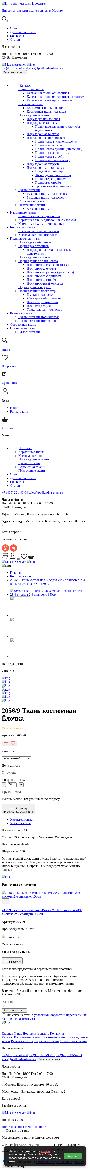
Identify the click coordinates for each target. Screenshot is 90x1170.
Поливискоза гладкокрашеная (56, 141)
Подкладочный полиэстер (45, 167)
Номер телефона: (67, 1145)
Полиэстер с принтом (50, 179)
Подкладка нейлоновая (43, 119)
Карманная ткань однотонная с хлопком (55, 96)
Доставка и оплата (23, 32)
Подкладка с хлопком (42, 123)
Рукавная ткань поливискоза (47, 193)
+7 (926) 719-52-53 (69, 1055)
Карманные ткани (31, 89)
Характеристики (22, 819)
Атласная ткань (38, 208)
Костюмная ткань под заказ (46, 111)
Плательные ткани (31, 205)
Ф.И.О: (8, 1145)
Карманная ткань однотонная (48, 93)
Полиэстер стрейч (48, 182)
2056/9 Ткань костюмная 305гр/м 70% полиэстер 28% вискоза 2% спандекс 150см (48, 581)
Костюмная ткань (30, 104)
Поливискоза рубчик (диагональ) (58, 149)
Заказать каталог (14, 72)
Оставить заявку (13, 1166)
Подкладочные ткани (33, 115)
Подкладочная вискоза (43, 134)
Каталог (25, 85)
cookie (45, 1151)
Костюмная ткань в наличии (47, 108)
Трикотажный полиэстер (53, 186)
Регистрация (19, 411)
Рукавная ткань (29, 190)
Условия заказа (20, 823)
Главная (15, 572)
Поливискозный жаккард (53, 160)
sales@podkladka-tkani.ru (46, 68)
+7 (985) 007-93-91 (42, 1055)
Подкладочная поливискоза (46, 137)
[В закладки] (13, 743)
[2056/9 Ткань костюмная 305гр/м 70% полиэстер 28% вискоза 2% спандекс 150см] (49, 594)
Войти (14, 407)
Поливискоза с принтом (52, 152)
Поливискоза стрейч (49, 156)
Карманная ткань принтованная (49, 100)
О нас (14, 28)
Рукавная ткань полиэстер (45, 197)
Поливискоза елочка (49, 145)
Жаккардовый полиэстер (53, 175)
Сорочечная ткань (31, 201)
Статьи (15, 39)
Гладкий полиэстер (49, 171)
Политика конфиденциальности (25, 1126)
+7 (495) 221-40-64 (15, 68)
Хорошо (72, 1156)
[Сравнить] (5, 743)
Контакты (17, 36)
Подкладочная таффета (43, 164)
